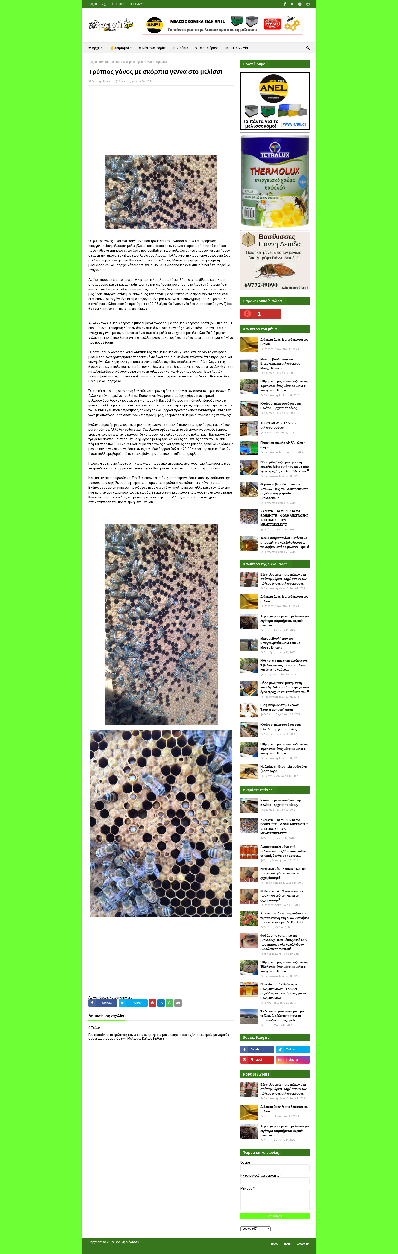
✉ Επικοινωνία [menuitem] (236, 48)
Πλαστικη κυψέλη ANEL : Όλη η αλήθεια (282, 445)
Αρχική (93, 4)
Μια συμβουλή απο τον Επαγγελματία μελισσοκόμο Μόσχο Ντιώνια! (280, 363)
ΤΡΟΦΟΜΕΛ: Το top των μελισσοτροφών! (278, 425)
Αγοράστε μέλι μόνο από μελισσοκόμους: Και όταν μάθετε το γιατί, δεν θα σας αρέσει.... (283, 851)
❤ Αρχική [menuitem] (95, 48)
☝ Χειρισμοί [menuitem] (119, 48)
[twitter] (292, 4)
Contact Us (302, 1244)
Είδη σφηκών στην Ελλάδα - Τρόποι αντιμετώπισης (280, 707)
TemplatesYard (122, 1247)
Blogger (153, 1247)
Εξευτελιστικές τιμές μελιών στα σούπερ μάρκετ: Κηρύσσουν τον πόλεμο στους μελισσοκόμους (283, 579)
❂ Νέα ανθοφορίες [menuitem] (153, 48)
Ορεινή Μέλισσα (102, 81)
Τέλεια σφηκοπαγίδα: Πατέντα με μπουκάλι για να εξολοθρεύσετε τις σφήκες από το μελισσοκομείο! (284, 542)
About (287, 1244)
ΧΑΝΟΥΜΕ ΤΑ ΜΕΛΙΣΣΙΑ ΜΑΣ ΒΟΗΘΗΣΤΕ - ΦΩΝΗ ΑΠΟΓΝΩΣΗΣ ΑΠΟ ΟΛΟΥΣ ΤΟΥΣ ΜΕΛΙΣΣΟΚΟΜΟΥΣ (284, 518)
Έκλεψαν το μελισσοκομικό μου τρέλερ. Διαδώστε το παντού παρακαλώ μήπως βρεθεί (283, 1015)
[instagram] (300, 4)
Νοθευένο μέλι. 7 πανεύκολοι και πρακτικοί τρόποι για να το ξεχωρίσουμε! (283, 873)
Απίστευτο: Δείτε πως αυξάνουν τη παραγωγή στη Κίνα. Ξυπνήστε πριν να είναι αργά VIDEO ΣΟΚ (284, 917)
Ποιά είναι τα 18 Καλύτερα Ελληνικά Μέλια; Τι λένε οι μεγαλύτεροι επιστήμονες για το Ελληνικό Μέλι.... (283, 991)
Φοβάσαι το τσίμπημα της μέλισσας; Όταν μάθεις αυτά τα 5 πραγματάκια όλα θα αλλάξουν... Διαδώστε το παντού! (283, 942)
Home (275, 1244)
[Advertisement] (161, 122)
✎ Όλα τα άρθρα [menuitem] (207, 48)
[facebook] (285, 4)
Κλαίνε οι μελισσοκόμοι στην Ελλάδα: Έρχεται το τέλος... (280, 406)
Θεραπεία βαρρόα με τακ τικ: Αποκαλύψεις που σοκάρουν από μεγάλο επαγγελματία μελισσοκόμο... (284, 491)
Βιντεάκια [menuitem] (180, 48)
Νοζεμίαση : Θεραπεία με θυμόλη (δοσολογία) (283, 769)
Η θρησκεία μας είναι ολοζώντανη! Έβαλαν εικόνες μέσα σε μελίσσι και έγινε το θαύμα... (284, 385)
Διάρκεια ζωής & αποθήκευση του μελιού (284, 342)
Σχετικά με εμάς (113, 4)
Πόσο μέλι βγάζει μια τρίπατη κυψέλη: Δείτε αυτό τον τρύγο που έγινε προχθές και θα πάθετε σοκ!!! (284, 466)
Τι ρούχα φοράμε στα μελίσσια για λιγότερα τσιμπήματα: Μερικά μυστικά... (284, 620)
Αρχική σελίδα (98, 62)
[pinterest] (307, 4)
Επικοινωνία (136, 4)
